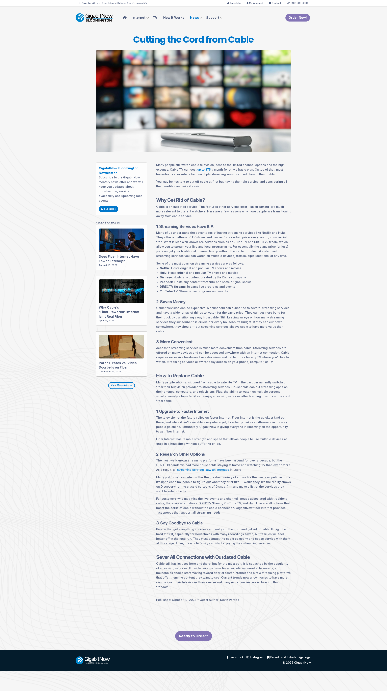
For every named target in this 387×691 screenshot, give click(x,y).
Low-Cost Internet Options (114, 3)
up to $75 (204, 169)
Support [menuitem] (212, 18)
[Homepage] (94, 17)
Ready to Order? (193, 636)
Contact (276, 3)
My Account (256, 3)
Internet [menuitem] (139, 18)
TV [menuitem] (155, 18)
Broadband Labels (282, 657)
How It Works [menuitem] (173, 18)
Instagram (256, 657)
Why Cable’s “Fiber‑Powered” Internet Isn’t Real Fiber (119, 311)
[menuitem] (125, 17)
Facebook (236, 657)
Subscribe (109, 209)
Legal (307, 657)
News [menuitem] (194, 18)
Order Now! (297, 18)
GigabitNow (302, 662)
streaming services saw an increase (203, 469)
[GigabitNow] (93, 660)
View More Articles (121, 385)
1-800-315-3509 (299, 3)
